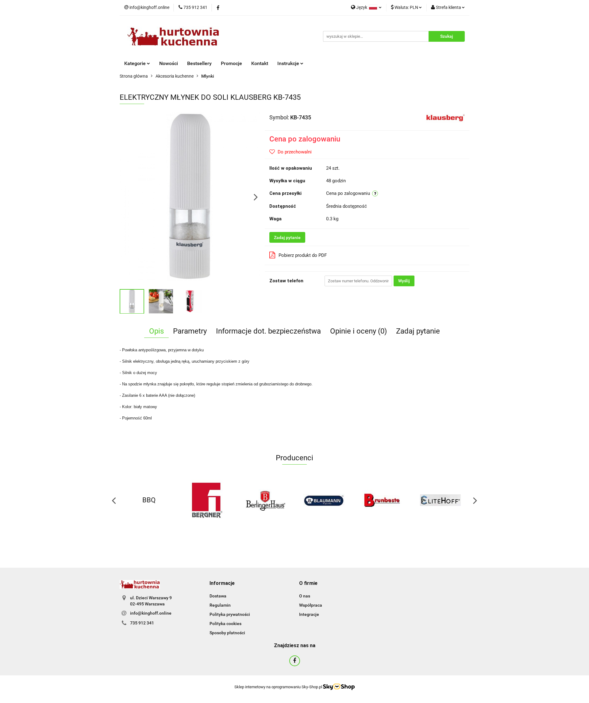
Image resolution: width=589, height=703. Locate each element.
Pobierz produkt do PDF (303, 255)
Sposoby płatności (227, 632)
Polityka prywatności (230, 614)
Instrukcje (288, 63)
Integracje (309, 614)
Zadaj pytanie (287, 237)
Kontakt (259, 63)
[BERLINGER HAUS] (265, 500)
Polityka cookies (225, 623)
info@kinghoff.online (150, 613)
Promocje (231, 63)
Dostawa (218, 595)
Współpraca (310, 605)
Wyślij (404, 280)
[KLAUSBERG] (445, 116)
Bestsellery (199, 63)
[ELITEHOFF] (440, 500)
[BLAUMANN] (323, 500)
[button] (222, 583)
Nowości (168, 63)
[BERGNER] (207, 500)
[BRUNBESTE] (382, 500)
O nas (304, 595)
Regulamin (220, 605)
